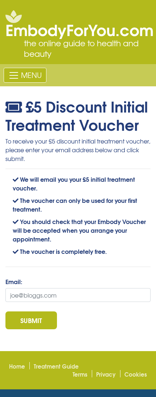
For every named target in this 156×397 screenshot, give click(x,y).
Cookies (135, 374)
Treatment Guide (56, 366)
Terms (80, 374)
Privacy (106, 374)
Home (17, 366)
